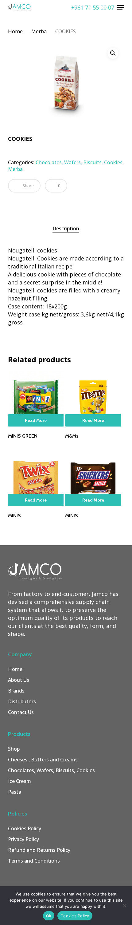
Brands (16, 690)
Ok (49, 915)
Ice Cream (19, 781)
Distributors (22, 701)
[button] (120, 7)
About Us (18, 680)
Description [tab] (65, 228)
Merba (39, 31)
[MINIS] (36, 478)
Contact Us (21, 712)
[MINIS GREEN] (36, 399)
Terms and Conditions (34, 860)
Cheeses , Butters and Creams (43, 759)
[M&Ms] (93, 399)
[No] (124, 906)
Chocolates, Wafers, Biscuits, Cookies (79, 162)
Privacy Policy (23, 839)
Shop (14, 748)
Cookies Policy (24, 828)
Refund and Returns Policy (39, 850)
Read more (36, 420)
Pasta (14, 791)
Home (15, 31)
